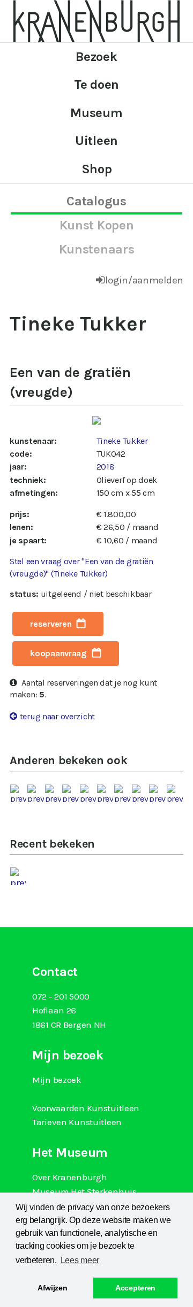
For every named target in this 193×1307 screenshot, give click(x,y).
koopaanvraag (58, 653)
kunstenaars (97, 249)
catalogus (96, 201)
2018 (105, 467)
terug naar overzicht (57, 716)
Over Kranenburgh (69, 1177)
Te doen (96, 84)
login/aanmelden (144, 280)
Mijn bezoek (56, 1079)
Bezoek (96, 56)
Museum (96, 112)
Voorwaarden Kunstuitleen (85, 1108)
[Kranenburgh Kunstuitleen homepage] (96, 20)
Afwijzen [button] (53, 1287)
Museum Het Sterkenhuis (84, 1191)
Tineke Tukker (122, 441)
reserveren (50, 624)
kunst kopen (97, 225)
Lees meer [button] (80, 1260)
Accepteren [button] (135, 1287)
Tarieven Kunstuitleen (77, 1122)
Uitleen (96, 140)
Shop (96, 169)
